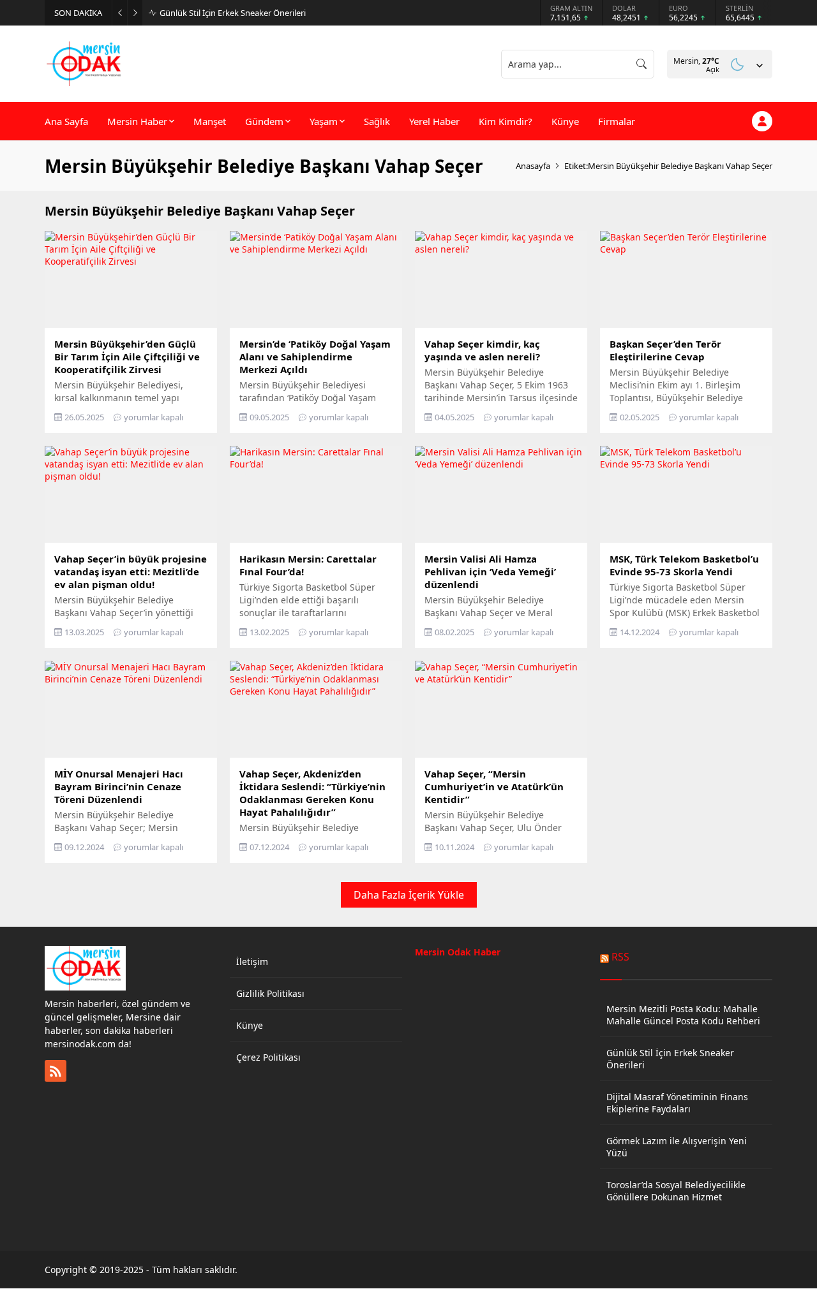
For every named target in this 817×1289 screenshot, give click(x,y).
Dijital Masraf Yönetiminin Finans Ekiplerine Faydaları (677, 1103)
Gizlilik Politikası (270, 993)
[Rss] (55, 1071)
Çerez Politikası (268, 1057)
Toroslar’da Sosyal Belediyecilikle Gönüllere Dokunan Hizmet (676, 1191)
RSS (620, 957)
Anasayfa (533, 166)
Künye (249, 1025)
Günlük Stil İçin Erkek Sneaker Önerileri (233, 12)
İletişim (252, 961)
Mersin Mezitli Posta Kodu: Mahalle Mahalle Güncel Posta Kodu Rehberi (683, 1015)
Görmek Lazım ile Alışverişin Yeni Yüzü (676, 1147)
